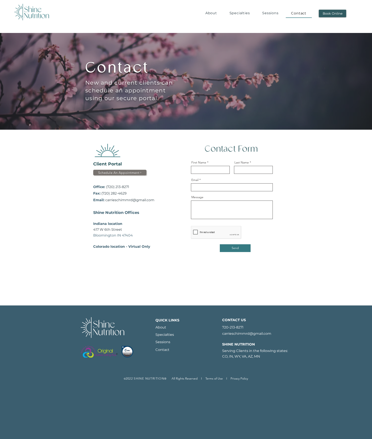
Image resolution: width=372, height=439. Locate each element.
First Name (198, 162)
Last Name (241, 162)
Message (197, 197)
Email (194, 179)
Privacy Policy (239, 378)
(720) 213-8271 (117, 187)
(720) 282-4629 (114, 193)
